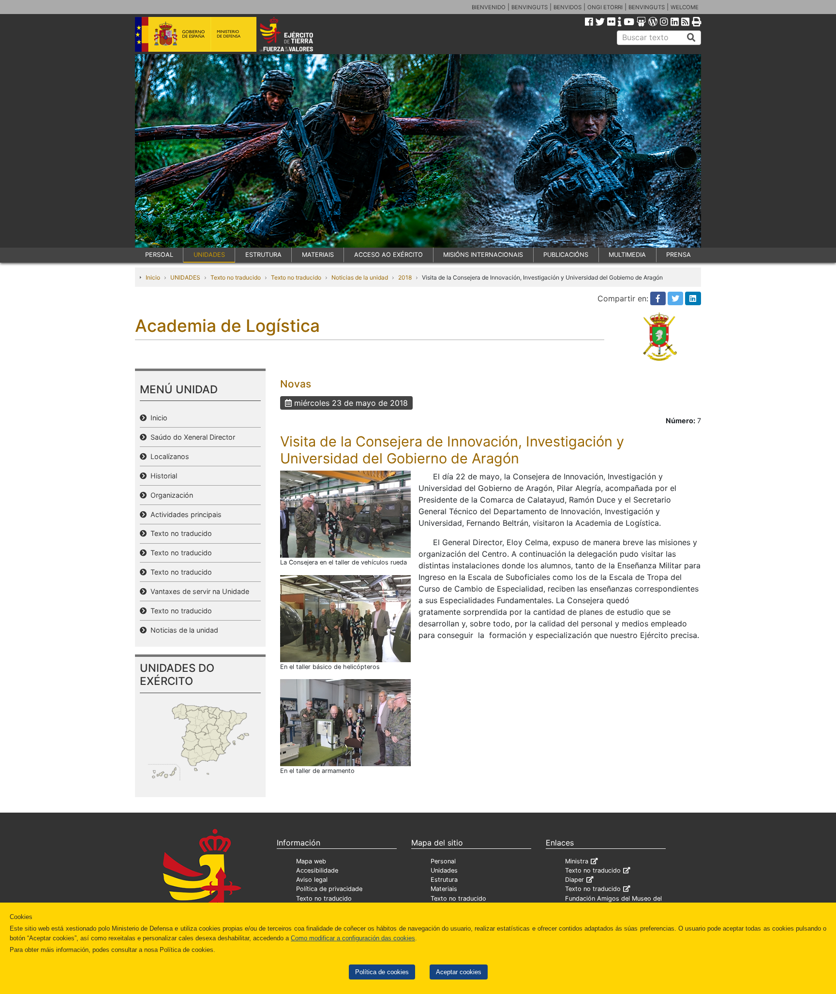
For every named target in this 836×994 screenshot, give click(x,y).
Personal (443, 861)
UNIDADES (209, 254)
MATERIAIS (318, 254)
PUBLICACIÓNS (565, 254)
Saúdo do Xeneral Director (191, 437)
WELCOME (685, 7)
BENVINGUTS (529, 7)
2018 (405, 277)
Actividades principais (184, 514)
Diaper (574, 879)
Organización (170, 495)
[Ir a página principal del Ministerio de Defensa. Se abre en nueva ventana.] (195, 33)
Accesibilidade (317, 870)
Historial (162, 476)
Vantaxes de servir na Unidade (198, 591)
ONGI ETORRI (605, 7)
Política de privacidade (329, 888)
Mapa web (311, 861)
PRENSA (678, 254)
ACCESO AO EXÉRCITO (388, 254)
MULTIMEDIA (627, 254)
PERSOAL (159, 254)
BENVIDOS (567, 7)
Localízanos (168, 456)
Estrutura (444, 879)
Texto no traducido (235, 277)
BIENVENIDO (489, 7)
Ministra (576, 861)
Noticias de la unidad (359, 277)
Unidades (444, 870)
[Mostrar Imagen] (345, 514)
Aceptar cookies (458, 972)
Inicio (153, 277)
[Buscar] (691, 38)
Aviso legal (312, 879)
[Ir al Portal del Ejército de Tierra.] (297, 33)
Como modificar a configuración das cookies (353, 938)
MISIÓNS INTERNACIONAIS (483, 254)
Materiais (444, 888)
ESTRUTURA (263, 254)
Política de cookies (382, 972)
